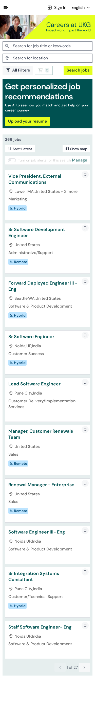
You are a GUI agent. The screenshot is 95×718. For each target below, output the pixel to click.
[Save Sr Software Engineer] (85, 335)
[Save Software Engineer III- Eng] (85, 530)
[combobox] (47, 46)
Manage (79, 160)
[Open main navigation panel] (5, 7)
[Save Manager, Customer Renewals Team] (85, 429)
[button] (81, 7)
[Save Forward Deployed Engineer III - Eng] (85, 281)
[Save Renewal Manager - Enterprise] (85, 483)
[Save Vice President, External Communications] (85, 174)
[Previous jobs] (60, 667)
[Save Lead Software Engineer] (85, 382)
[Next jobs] (84, 667)
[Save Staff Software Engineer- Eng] (85, 625)
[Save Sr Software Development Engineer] (85, 227)
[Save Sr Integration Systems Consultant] (85, 571)
